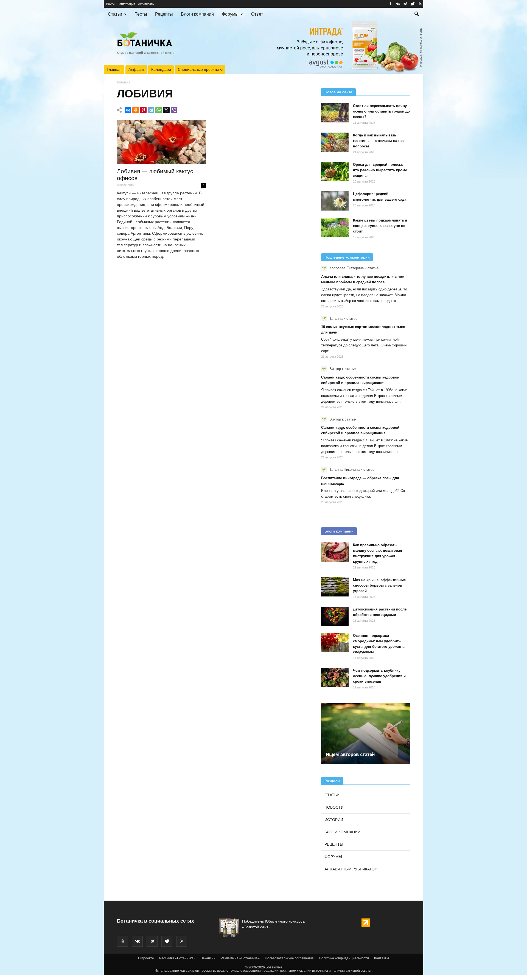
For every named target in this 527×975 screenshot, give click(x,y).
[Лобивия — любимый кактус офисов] (161, 142)
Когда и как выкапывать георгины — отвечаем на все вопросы (378, 140)
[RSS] (420, 4)
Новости (334, 807)
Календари (161, 69)
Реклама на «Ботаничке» (240, 958)
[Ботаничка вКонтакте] (397, 4)
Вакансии (208, 958)
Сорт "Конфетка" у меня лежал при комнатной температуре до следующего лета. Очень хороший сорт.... (364, 345)
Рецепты (164, 14)
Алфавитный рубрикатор (350, 869)
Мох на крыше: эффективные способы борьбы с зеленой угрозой (379, 585)
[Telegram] (151, 110)
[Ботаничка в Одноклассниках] (390, 4)
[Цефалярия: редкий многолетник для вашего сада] (335, 201)
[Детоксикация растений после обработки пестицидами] (335, 616)
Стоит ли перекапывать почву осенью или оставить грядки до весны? (381, 111)
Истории (333, 819)
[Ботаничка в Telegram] (405, 4)
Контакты (381, 958)
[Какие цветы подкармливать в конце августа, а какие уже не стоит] (335, 227)
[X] (166, 110)
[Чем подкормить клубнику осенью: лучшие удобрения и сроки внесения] (335, 677)
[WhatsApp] (158, 110)
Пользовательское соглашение (289, 958)
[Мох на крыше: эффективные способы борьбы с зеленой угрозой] (335, 586)
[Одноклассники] (135, 110)
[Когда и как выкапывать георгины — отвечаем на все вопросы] (335, 142)
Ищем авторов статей (350, 754)
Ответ (257, 14)
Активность (146, 3)
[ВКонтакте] (128, 110)
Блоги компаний (197, 14)
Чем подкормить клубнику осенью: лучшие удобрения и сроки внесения (379, 675)
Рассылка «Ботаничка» (177, 958)
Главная (114, 69)
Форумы (230, 14)
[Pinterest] (143, 110)
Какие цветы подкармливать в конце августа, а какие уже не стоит (380, 225)
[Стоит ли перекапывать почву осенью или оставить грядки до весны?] (335, 112)
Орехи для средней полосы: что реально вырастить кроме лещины (380, 170)
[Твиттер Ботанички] (412, 4)
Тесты (141, 14)
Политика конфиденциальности (344, 958)
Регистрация (126, 3)
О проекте (146, 958)
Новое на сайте (338, 92)
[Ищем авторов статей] (365, 733)
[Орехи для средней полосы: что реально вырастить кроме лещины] (335, 171)
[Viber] (174, 110)
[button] (416, 14)
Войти (110, 3)
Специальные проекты (198, 69)
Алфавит (136, 69)
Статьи (115, 14)
